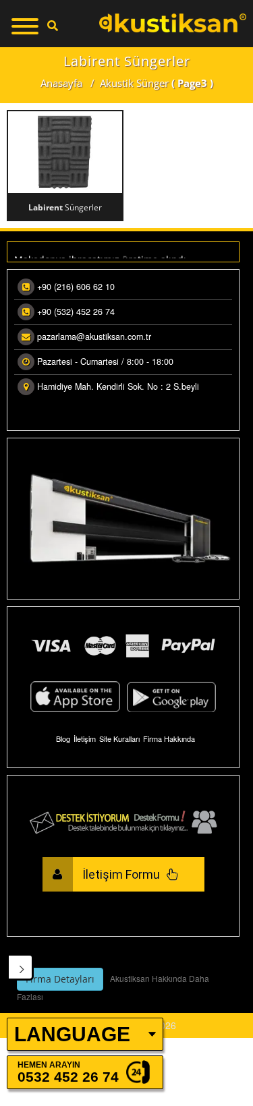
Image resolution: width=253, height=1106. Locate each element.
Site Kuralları (119, 738)
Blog (63, 738)
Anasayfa (61, 83)
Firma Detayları (60, 978)
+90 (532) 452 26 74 (76, 311)
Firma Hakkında (169, 738)
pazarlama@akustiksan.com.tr (94, 336)
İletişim (85, 738)
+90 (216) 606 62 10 (76, 287)
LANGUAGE (72, 1034)
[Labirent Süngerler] (65, 152)
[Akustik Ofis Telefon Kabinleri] (172, 22)
